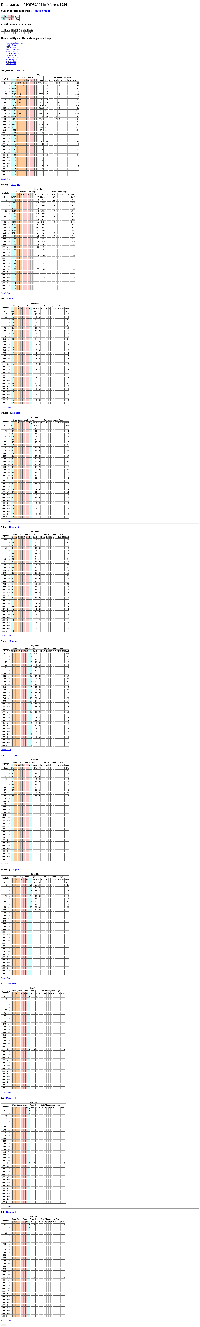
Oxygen (8, 49)
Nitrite (8, 53)
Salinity (8, 45)
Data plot (19, 43)
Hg (7, 62)
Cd (7, 64)
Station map (42, 10)
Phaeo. (8, 57)
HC (7, 60)
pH (7, 47)
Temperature (10, 43)
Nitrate (8, 51)
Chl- (8, 55)
